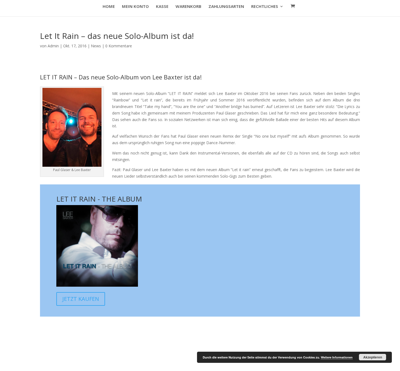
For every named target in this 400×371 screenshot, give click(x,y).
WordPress (132, 363)
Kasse (162, 6)
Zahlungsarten (226, 6)
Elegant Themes (79, 363)
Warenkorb (188, 6)
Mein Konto (135, 6)
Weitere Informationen (337, 357)
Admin (53, 45)
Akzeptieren (372, 357)
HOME (109, 6)
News (96, 45)
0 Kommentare (118, 45)
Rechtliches (264, 6)
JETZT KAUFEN (80, 298)
